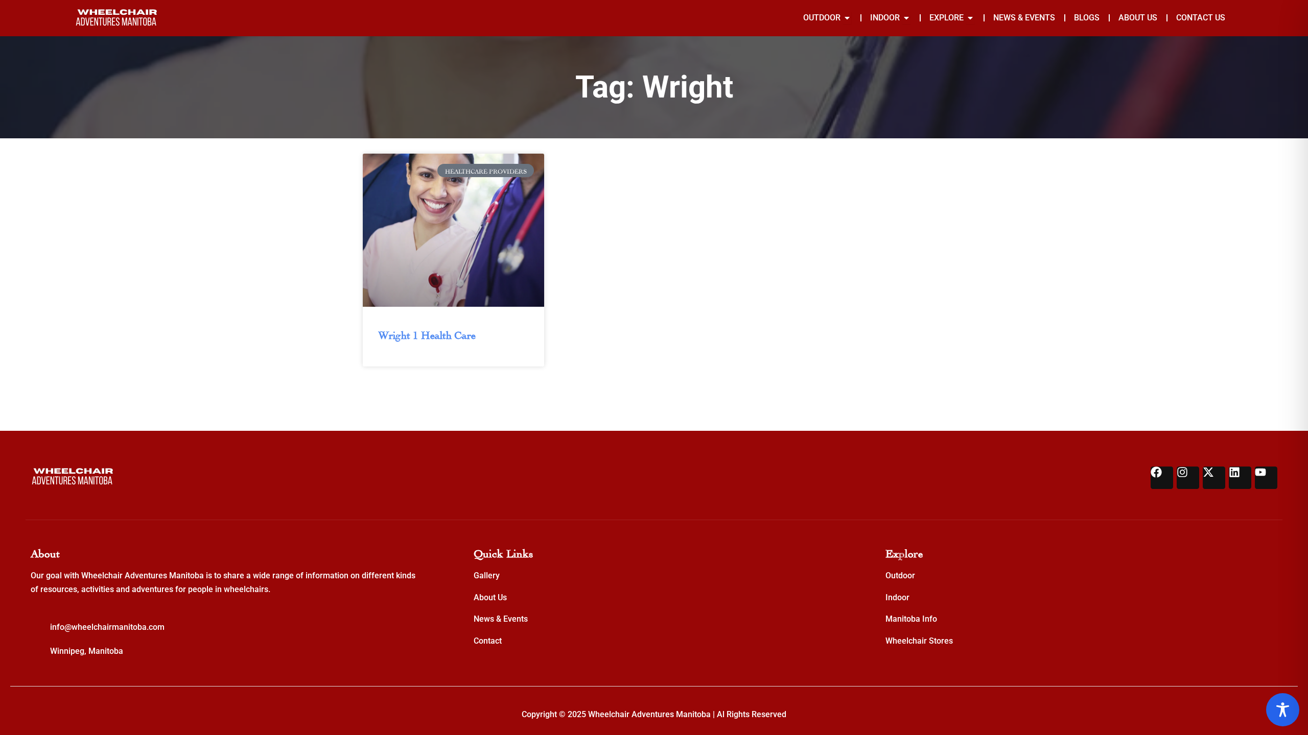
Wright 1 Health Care (427, 333)
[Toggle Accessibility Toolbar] (1282, 709)
